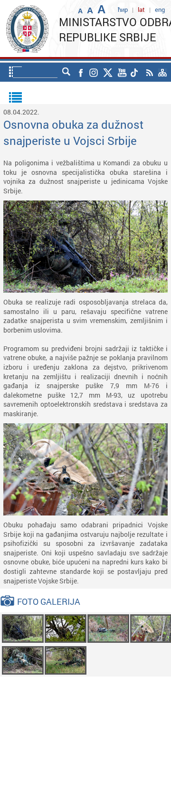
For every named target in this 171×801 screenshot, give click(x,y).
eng (160, 9)
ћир (123, 9)
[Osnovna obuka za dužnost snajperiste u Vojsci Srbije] (23, 627)
